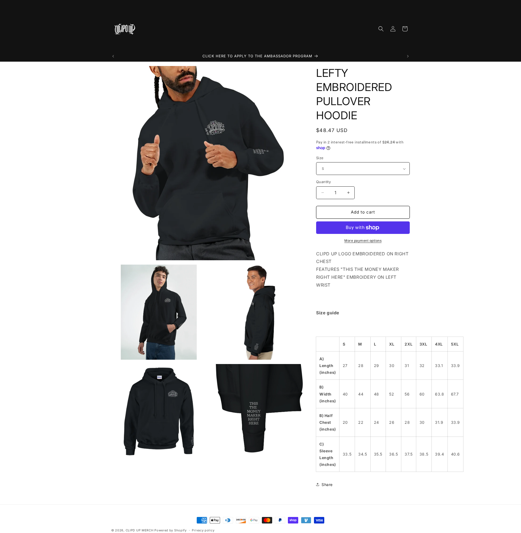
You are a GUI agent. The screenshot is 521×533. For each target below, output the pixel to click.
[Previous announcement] (113, 56)
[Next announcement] (408, 56)
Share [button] (327, 484)
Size (320, 158)
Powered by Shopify (170, 530)
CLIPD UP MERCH (140, 530)
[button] (381, 29)
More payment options (363, 241)
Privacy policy (203, 530)
